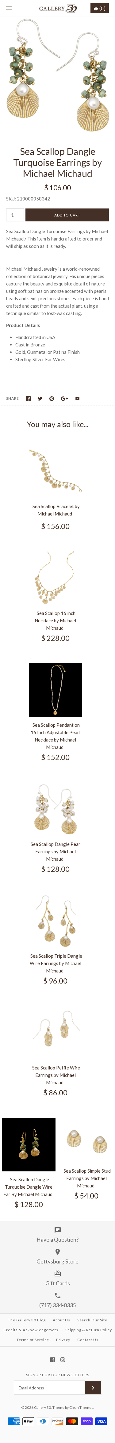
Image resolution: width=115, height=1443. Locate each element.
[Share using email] (77, 398)
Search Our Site (92, 1320)
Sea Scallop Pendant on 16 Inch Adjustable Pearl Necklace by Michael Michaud (55, 736)
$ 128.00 (55, 869)
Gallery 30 (42, 1407)
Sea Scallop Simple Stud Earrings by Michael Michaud (87, 1178)
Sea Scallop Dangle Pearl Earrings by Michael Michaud (56, 851)
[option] (57, 75)
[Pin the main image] (51, 398)
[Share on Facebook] (28, 398)
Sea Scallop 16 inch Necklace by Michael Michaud (55, 620)
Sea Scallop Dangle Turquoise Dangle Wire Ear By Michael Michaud (27, 1187)
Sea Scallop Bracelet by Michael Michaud (56, 509)
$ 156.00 (55, 526)
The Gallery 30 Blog (27, 1320)
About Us (61, 1320)
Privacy (63, 1339)
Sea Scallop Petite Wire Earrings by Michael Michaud (56, 1075)
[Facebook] (52, 1359)
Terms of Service (33, 1339)
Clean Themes (81, 1407)
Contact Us (87, 1339)
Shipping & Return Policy (88, 1330)
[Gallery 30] (57, 8)
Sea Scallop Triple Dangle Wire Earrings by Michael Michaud (56, 963)
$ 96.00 (55, 980)
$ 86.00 (55, 1092)
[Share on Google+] (64, 398)
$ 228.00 (55, 638)
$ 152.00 (55, 757)
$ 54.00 (86, 1195)
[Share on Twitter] (40, 398)
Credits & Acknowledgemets (30, 1330)
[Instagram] (62, 1359)
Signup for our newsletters (57, 1374)
